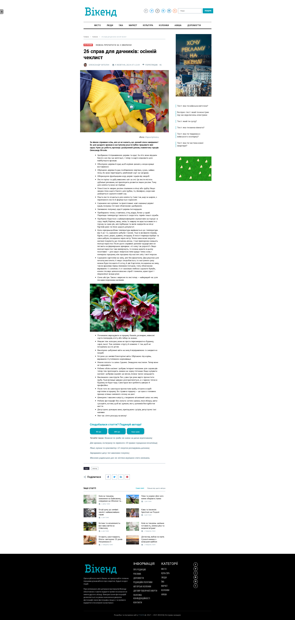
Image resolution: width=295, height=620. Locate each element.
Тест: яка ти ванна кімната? (190, 127)
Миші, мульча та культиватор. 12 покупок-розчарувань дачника (119, 448)
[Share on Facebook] (108, 477)
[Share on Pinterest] (127, 477)
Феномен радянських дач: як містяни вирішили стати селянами (119, 458)
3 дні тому (105, 517)
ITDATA (141, 615)
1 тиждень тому (150, 531)
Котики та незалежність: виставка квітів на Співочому (110, 525)
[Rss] (175, 11)
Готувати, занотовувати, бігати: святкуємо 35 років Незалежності (110, 539)
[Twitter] (152, 11)
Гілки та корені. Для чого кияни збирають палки (152, 497)
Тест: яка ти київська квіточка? (192, 106)
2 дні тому (148, 501)
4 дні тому (148, 515)
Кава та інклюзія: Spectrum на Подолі (150, 510)
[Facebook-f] (146, 11)
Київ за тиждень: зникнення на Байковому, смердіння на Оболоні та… (111, 498)
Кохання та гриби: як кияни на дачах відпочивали (128, 438)
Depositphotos (151, 137)
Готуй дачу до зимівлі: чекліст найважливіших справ (109, 512)
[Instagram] (157, 11)
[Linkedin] (169, 11)
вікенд (95, 468)
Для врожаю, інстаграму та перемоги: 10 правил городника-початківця (123, 443)
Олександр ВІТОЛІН (99, 64)
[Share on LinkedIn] (120, 477)
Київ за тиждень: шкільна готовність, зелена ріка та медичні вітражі (152, 525)
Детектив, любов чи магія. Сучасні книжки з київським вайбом (152, 539)
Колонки (95, 37)
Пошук (208, 11)
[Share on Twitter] (114, 477)
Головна (86, 37)
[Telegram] (163, 11)
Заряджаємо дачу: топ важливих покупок (109, 453)
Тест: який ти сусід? (187, 121)
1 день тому (105, 504)
